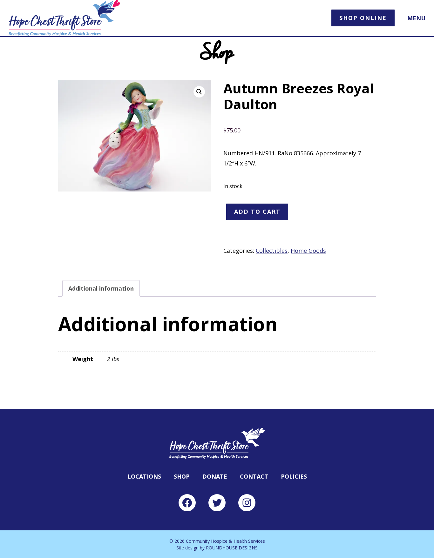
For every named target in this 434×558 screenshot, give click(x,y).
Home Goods (308, 250)
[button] (199, 91)
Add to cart (257, 211)
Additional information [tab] (101, 288)
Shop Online (363, 18)
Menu (416, 18)
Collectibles (272, 250)
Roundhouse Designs (232, 548)
